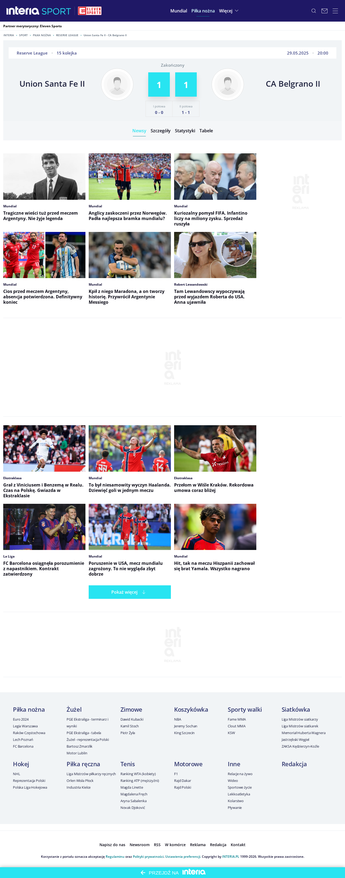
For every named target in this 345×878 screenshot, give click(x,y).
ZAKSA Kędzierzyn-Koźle (300, 746)
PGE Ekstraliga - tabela (84, 732)
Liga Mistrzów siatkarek (300, 726)
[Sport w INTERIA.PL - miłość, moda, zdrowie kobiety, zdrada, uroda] (56, 10)
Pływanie (235, 807)
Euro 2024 (21, 719)
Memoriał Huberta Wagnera (304, 732)
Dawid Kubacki (131, 719)
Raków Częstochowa (29, 732)
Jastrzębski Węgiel (295, 739)
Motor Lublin (77, 753)
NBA (177, 719)
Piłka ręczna (83, 764)
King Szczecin (184, 732)
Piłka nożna (42, 35)
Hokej (21, 764)
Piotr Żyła (127, 732)
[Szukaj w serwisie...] (313, 10)
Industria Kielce (79, 787)
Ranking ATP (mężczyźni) (139, 780)
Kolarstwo (236, 800)
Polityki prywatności (148, 856)
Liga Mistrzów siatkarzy (300, 719)
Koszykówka (191, 709)
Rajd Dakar (182, 780)
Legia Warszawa (25, 726)
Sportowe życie (239, 787)
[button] (203, 10)
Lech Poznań (23, 739)
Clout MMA (237, 726)
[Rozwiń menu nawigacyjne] (335, 10)
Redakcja (294, 764)
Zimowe (131, 709)
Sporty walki (245, 709)
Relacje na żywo (240, 773)
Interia (9, 35)
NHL (16, 773)
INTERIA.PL (230, 856)
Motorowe (188, 764)
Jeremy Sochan (185, 726)
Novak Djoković (132, 807)
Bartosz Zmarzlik (79, 746)
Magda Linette (131, 787)
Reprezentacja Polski (29, 780)
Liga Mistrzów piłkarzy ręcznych (91, 773)
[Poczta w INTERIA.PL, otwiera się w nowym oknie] (324, 10)
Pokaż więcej (124, 592)
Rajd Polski (182, 787)
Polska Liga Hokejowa (30, 787)
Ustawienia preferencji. (183, 857)
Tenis (127, 764)
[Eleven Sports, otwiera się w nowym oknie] (90, 10)
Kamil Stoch (129, 726)
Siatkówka (296, 709)
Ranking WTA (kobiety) (138, 773)
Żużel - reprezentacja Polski (88, 739)
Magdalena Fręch (133, 794)
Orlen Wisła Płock (80, 780)
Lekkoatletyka (239, 794)
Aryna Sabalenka (133, 800)
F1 (176, 773)
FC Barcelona (23, 746)
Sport (23, 35)
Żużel (74, 709)
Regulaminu (115, 856)
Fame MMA (237, 719)
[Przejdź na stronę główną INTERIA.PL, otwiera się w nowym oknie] (23, 10)
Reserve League (67, 35)
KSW (231, 732)
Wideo (233, 780)
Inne (234, 764)
